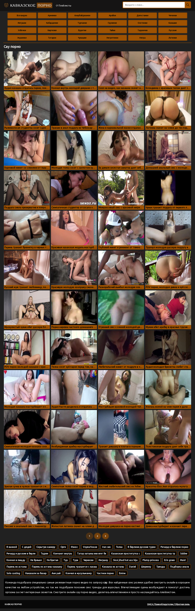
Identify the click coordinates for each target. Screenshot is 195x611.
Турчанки (82, 23)
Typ (66, 560)
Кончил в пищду (16, 560)
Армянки (52, 15)
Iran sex (106, 547)
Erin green (169, 560)
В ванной (12, 547)
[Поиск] (188, 4)
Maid (183, 560)
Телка (119, 547)
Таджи (44, 553)
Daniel (132, 566)
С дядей (26, 547)
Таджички (142, 30)
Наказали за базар (36, 573)
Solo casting (13, 573)
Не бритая (52, 560)
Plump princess (151, 560)
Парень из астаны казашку (47, 566)
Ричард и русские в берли (21, 553)
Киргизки (52, 30)
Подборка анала (179, 566)
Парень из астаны (17, 566)
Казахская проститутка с (125, 553)
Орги (63, 547)
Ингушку (103, 560)
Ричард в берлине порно (174, 547)
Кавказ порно (13, 604)
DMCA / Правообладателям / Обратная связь (168, 604)
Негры (142, 38)
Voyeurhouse (90, 547)
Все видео (22, 15)
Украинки (22, 38)
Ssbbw (183, 553)
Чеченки (173, 15)
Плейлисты (64, 5)
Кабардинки (52, 23)
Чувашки (82, 38)
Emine (122, 573)
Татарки (52, 38)
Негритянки (112, 38)
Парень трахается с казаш (82, 566)
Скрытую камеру (45, 547)
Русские (173, 30)
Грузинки (112, 23)
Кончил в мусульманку (79, 573)
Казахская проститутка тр (160, 553)
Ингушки (22, 23)
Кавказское (30, 5)
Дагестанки (142, 15)
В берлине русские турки (141, 547)
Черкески (88, 560)
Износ (74, 547)
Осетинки (142, 23)
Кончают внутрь (62, 553)
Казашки (173, 23)
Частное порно (105, 573)
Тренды (160, 566)
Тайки (112, 30)
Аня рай (56, 573)
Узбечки (22, 30)
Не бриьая (36, 560)
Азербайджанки (82, 15)
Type (75, 560)
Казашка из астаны (113, 566)
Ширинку (146, 566)
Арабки (112, 15)
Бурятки (82, 30)
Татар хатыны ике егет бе (91, 553)
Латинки (173, 38)
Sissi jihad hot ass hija (125, 560)
